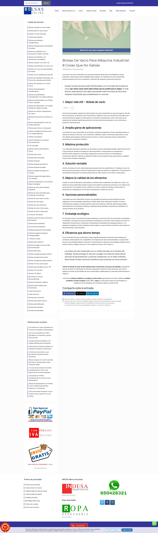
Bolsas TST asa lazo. (36, 270)
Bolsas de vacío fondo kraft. (38, 211)
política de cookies (88, 531)
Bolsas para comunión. (36, 297)
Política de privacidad (32, 485)
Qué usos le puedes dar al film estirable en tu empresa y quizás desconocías (40, 335)
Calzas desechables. (36, 37)
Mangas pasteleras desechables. (40, 230)
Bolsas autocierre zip (68, 11)
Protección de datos (32, 507)
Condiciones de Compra (33, 488)
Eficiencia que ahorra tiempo (73, 301)
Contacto (132, 11)
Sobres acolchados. (35, 137)
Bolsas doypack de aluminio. (38, 164)
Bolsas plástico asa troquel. (38, 31)
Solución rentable (116, 301)
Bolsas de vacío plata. (36, 202)
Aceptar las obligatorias (113, 530)
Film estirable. (33, 146)
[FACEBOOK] (107, 502)
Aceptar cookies (127, 530)
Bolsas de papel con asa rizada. (39, 27)
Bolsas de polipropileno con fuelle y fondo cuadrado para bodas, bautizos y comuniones (41, 386)
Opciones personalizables (102, 301)
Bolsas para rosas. (35, 154)
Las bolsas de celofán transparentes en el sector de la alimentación (39, 378)
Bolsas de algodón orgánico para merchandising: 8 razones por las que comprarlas (89, 303)
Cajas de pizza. (34, 294)
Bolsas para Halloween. (37, 304)
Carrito (81, 11)
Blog (111, 11)
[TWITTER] (102, 502)
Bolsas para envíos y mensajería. (40, 128)
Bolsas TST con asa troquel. (38, 264)
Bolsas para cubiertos (36, 242)
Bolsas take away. (35, 251)
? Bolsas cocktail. (35, 239)
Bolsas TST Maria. (35, 273)
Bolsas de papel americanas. (38, 257)
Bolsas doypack (34, 161)
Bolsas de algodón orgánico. (38, 282)
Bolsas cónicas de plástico (84, 299)
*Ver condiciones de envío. (40, 468)
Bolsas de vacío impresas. (38, 205)
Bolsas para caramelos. (37, 158)
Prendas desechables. (36, 310)
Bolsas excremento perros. (38, 301)
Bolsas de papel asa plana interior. (40, 254)
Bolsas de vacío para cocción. (39, 198)
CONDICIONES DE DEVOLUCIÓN (36, 491)
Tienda (57, 11)
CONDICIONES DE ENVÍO (33, 494)
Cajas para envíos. (35, 291)
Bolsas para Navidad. (36, 307)
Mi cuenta (103, 11)
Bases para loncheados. (37, 223)
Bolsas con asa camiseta (37, 34)
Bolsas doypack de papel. (37, 167)
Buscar (46, 3)
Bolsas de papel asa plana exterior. (40, 260)
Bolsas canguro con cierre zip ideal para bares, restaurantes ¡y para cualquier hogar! (41, 362)
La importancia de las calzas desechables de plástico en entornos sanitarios (88, 305)
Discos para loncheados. (37, 227)
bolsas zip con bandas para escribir (41, 75)
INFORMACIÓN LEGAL (32, 501)
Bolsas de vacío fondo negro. (39, 208)
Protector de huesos (36, 214)
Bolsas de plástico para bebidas (102, 299)
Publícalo (82, 293)
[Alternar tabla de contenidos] (71, 108)
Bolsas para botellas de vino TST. (40, 267)
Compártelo (70, 293)
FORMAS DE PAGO (31, 498)
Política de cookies (31, 504)
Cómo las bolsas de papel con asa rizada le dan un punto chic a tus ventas (40, 393)
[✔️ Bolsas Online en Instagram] (112, 502)
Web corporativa (121, 11)
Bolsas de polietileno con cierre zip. (41, 66)
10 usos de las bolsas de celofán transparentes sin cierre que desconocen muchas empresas (40, 370)
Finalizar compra (91, 11)
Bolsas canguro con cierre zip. (39, 63)
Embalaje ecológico (88, 301)
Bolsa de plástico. (70, 299)
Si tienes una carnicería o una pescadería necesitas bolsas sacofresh (39, 354)
